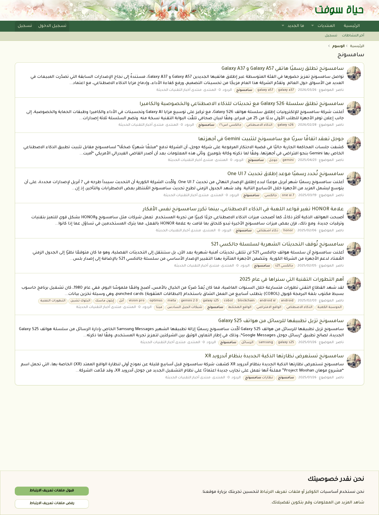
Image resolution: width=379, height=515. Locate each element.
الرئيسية (352, 26)
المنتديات (326, 26)
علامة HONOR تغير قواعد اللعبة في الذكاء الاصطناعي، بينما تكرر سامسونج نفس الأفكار (243, 209)
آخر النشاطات (353, 36)
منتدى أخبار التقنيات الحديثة (179, 90)
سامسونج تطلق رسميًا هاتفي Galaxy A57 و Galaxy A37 (282, 69)
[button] (313, 26)
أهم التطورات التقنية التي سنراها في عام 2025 (292, 279)
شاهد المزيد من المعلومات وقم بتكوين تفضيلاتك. (317, 503)
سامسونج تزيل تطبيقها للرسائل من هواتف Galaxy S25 (281, 321)
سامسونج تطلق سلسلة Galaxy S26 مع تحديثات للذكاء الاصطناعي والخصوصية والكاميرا (241, 104)
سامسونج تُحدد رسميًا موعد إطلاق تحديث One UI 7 (285, 174)
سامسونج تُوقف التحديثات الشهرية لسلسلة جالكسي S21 (277, 244)
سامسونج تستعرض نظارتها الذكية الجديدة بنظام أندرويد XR (274, 356)
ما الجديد (296, 26)
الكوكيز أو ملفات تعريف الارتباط (289, 492)
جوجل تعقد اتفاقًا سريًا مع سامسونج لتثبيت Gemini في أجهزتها (271, 139)
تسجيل (331, 36)
